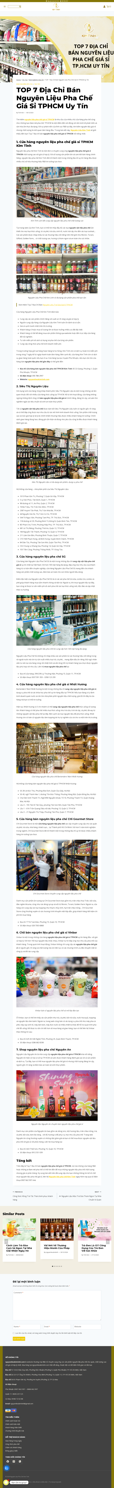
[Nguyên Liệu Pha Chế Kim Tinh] (57, 7)
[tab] (52, 1266)
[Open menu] (5, 6)
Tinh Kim (21, 113)
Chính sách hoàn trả (12, 1421)
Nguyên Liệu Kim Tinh (80, 130)
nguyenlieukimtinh (52, 1252)
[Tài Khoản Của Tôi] (104, 6)
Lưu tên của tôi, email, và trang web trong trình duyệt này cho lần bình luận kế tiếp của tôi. (48, 1333)
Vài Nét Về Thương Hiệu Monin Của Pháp (57, 1246)
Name (17, 1326)
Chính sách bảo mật (12, 1424)
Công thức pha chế (12, 1444)
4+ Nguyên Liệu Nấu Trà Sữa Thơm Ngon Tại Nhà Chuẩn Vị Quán (80, 1196)
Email (47, 1326)
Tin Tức (37, 84)
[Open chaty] (6, 1482)
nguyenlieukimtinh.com (38, 379)
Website (77, 1326)
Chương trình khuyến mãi (14, 1431)
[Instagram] (13, 1461)
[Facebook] (7, 1461)
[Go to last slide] (6, 1241)
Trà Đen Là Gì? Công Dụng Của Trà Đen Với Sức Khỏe (94, 1248)
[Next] (108, 1241)
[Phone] (19, 1461)
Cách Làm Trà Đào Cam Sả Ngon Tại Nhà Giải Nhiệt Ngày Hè (19, 1248)
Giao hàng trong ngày (13, 1441)
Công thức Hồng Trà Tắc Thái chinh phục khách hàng (33, 1196)
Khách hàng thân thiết (13, 1427)
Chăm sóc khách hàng (13, 1447)
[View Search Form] (14, 6)
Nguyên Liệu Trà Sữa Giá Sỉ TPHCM (58, 305)
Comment (18, 1292)
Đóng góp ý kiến (11, 1451)
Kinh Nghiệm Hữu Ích (24, 84)
